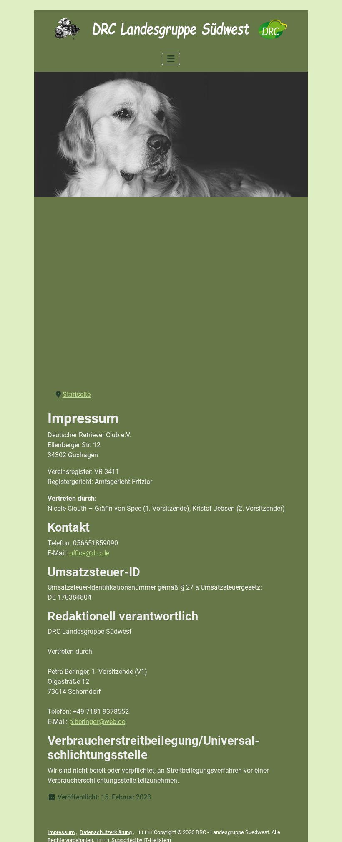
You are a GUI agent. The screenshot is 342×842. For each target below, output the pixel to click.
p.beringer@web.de (97, 722)
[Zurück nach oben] (327, 826)
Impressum (61, 832)
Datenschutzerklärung (106, 832)
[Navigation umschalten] (171, 59)
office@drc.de (89, 553)
